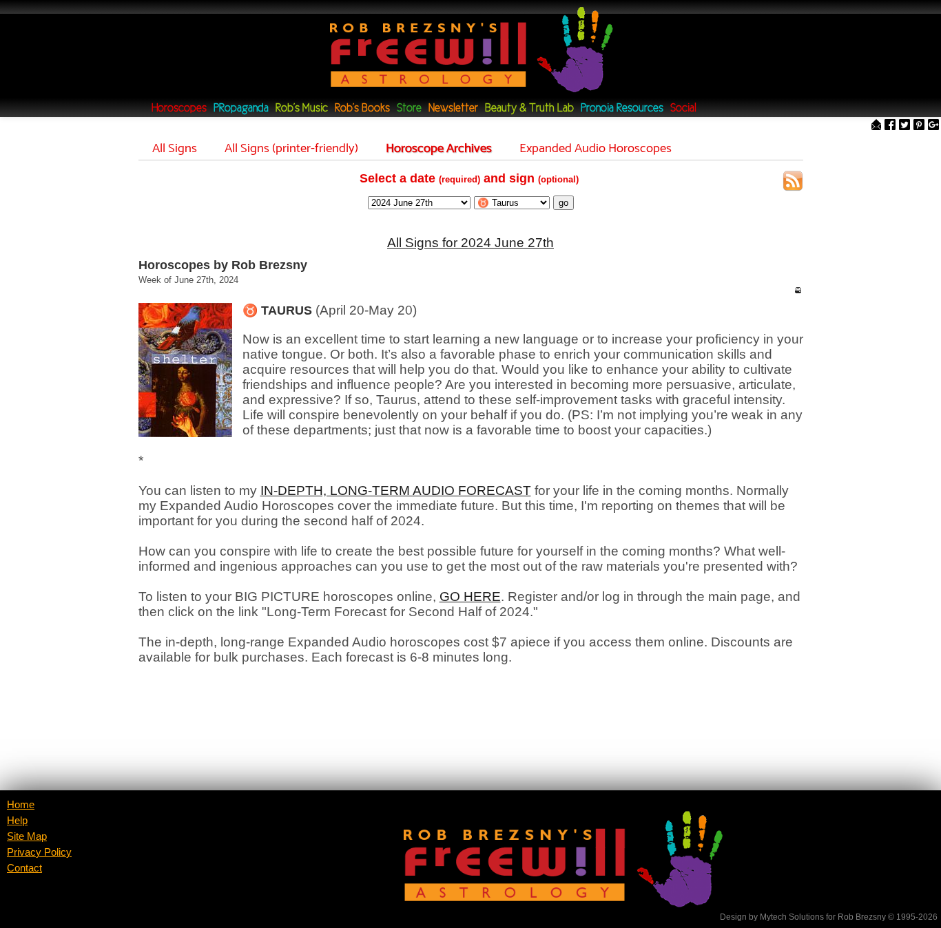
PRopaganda (241, 108)
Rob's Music (302, 108)
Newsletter (453, 108)
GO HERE (470, 596)
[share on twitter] (904, 125)
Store (409, 108)
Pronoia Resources (622, 108)
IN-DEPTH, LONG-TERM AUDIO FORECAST (395, 490)
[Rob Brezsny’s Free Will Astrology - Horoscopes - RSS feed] (793, 183)
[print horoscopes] (797, 289)
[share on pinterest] (918, 125)
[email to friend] (876, 125)
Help (17, 820)
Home (20, 804)
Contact (24, 868)
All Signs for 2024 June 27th (470, 242)
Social (683, 108)
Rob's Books (362, 108)
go (563, 203)
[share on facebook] (890, 125)
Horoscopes (179, 108)
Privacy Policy (39, 852)
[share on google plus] (933, 125)
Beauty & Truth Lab (529, 108)
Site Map (27, 836)
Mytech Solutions (792, 917)
